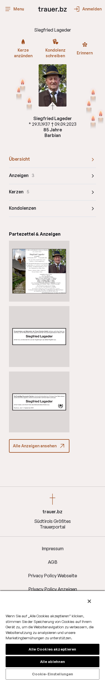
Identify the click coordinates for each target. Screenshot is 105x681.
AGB (52, 562)
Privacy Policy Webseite (52, 575)
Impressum (53, 548)
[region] (52, 635)
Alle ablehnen (52, 661)
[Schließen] (89, 601)
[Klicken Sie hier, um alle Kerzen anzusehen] (93, 95)
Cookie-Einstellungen (52, 674)
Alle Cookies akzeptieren (52, 649)
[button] (39, 271)
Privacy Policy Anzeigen (52, 589)
